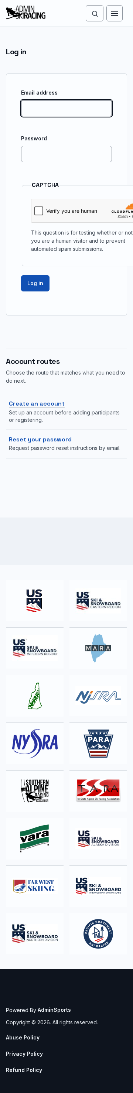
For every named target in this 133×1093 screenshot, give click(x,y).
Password (34, 138)
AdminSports (54, 1010)
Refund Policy (24, 1070)
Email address (39, 92)
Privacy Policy (24, 1054)
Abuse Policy (23, 1037)
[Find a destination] (94, 13)
